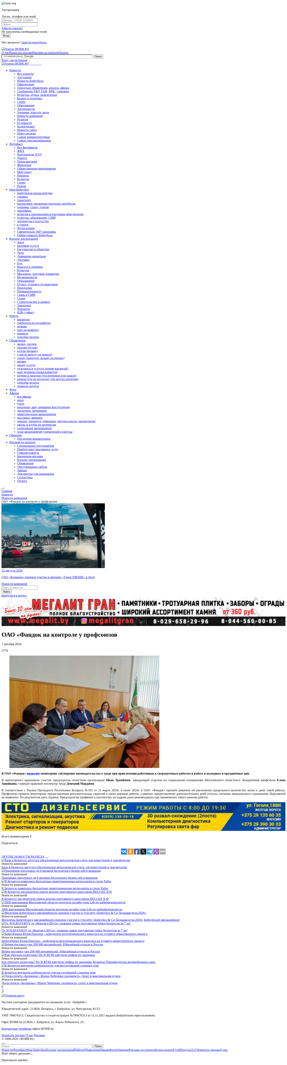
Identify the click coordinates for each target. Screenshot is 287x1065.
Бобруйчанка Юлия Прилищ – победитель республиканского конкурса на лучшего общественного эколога (73, 941)
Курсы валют (167, 1050)
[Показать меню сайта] (3, 488)
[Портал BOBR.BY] (15, 49)
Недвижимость (27, 277)
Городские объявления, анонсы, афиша (43, 87)
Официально (25, 84)
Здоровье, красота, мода (33, 112)
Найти (6, 591)
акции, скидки (27, 344)
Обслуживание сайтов (32, 466)
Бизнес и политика (29, 98)
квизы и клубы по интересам (36, 424)
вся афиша (24, 396)
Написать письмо (20, 52)
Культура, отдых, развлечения (37, 94)
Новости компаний (30, 116)
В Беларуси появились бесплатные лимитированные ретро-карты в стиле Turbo (55, 888)
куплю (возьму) (27, 351)
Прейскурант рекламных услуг (38, 449)
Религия (22, 119)
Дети (20, 252)
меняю (21, 361)
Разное (21, 186)
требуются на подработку (34, 323)
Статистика (25, 477)
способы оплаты (28, 337)
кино (20, 400)
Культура (23, 179)
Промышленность (29, 291)
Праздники (24, 287)
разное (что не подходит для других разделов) (47, 379)
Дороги (22, 158)
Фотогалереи (26, 228)
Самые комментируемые (33, 137)
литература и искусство (33, 221)
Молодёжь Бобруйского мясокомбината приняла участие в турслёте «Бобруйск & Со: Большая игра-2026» (72, 920)
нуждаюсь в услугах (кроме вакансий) (42, 368)
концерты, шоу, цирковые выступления (43, 407)
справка (22, 196)
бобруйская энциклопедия (34, 193)
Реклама (39, 1035)
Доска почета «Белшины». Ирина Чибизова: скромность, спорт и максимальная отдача (59, 983)
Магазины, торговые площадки (38, 273)
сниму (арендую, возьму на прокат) (40, 358)
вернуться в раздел (14, 595)
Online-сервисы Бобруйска (35, 235)
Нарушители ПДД (29, 154)
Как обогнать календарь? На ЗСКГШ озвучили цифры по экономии (47, 962)
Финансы (23, 309)
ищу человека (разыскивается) (37, 372)
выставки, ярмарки (30, 417)
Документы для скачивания (35, 473)
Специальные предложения (35, 445)
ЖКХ (20, 151)
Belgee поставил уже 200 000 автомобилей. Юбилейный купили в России (51, 951)
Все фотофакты (27, 147)
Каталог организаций (23, 238)
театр (20, 403)
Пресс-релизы (26, 133)
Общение (15, 435)
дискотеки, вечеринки (32, 410)
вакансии (23, 319)
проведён (33, 773)
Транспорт (24, 305)
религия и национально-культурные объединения (50, 214)
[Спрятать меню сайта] (3, 1043)
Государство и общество (33, 249)
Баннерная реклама (30, 456)
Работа (13, 316)
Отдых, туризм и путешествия (37, 284)
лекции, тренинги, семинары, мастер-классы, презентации (56, 421)
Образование (26, 105)
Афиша (14, 393)
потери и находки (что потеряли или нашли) (47, 375)
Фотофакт (16, 144)
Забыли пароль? (12, 28)
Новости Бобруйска (30, 80)
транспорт (24, 200)
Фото (12, 389)
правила (22, 333)
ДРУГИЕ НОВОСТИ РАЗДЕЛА (23, 856)
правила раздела (28, 386)
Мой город (24, 172)
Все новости (25, 73)
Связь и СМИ (26, 295)
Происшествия (27, 161)
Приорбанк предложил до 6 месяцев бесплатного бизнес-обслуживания (49, 877)
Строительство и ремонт (33, 302)
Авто (20, 242)
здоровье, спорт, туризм (33, 207)
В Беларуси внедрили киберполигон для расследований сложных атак (49, 972)
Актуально (24, 77)
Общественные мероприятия (36, 168)
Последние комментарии (33, 438)
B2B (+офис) (25, 312)
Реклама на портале (45, 52)
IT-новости (24, 123)
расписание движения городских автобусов (46, 203)
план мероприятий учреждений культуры (44, 431)
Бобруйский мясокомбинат (162, 920)
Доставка (23, 259)
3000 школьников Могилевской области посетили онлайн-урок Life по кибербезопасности (62, 909)
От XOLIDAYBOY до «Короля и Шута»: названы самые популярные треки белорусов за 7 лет (64, 930)
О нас (5, 52)
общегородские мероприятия (36, 414)
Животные (24, 165)
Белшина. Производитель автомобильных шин (124, 962)
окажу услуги (26, 365)
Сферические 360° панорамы (36, 231)
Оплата (63, 52)
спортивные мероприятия (34, 428)
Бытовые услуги (28, 245)
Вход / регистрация (14, 60)
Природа (23, 175)
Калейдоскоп (26, 126)
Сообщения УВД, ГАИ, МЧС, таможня (43, 91)
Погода (188, 1050)
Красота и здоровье (30, 266)
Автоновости (26, 109)
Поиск (98, 56)
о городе (23, 224)
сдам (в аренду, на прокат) (34, 354)
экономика (24, 210)
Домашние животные (31, 256)
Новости (15, 70)
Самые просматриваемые (34, 140)
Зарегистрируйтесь (34, 42)
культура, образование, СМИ (36, 217)
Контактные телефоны (17, 1028)
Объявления (17, 340)
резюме (22, 326)
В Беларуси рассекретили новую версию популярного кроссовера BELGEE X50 (55, 898)
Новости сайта (27, 130)
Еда (19, 263)
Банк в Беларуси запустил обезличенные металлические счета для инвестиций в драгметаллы (64, 867)
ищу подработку (28, 330)
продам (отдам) (27, 347)
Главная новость (28, 452)
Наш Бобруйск (19, 189)
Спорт (21, 102)
